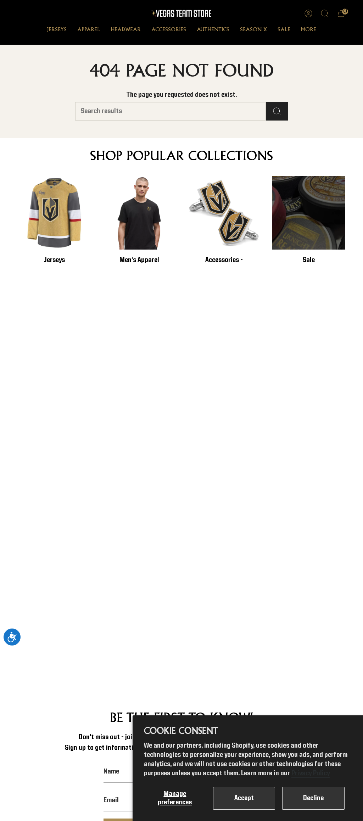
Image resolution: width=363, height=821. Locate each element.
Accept (244, 798)
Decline (313, 798)
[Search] (277, 111)
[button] (56, 30)
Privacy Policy (310, 773)
